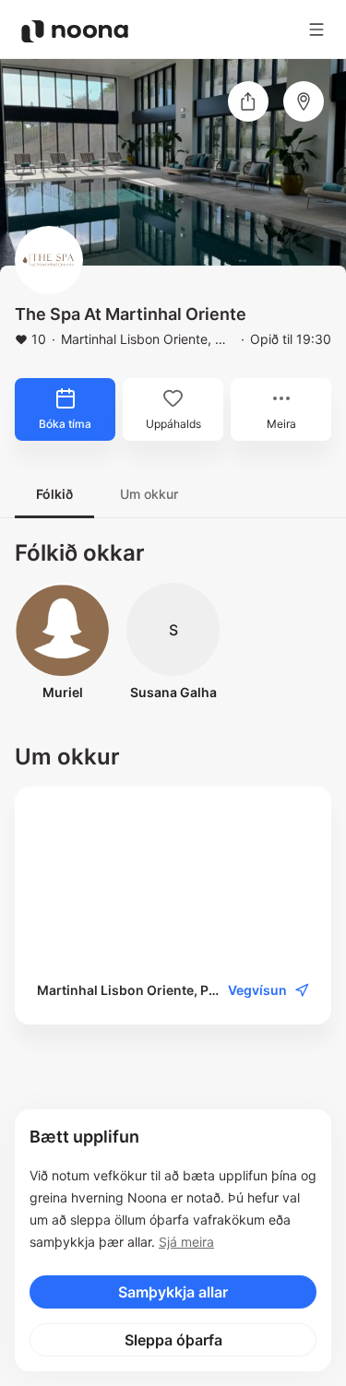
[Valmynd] (316, 29)
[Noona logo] (75, 31)
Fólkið (54, 494)
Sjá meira (186, 1242)
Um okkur (149, 494)
